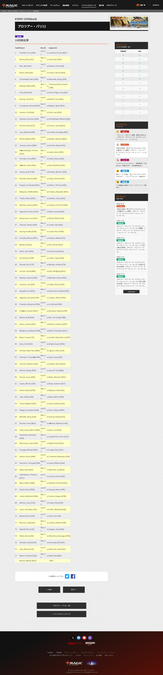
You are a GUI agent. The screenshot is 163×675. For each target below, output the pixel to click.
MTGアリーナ (112, 5)
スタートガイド (27, 5)
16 (123, 55)
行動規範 (59, 652)
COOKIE (78, 655)
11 (123, 75)
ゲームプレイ (55, 5)
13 (123, 67)
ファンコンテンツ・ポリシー (106, 652)
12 (123, 71)
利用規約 (50, 652)
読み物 (101, 5)
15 (123, 59)
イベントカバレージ (89, 5)
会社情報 (99, 655)
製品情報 (66, 5)
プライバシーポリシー (71, 652)
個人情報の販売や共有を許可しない (61, 655)
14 (123, 63)
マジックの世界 (41, 5)
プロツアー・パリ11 (25, 11)
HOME (4, 11)
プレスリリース (88, 655)
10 (123, 79)
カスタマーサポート (87, 652)
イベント (75, 5)
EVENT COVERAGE (13, 11)
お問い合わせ (108, 655)
